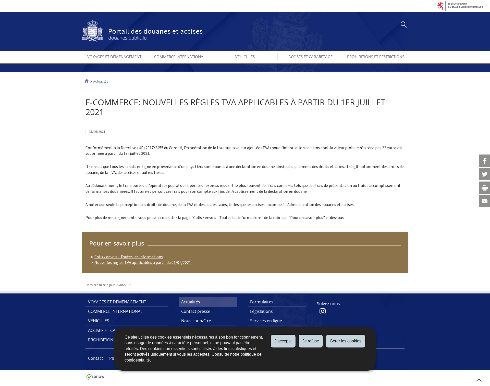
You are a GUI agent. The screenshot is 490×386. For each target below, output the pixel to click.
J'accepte (283, 341)
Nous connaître (196, 321)
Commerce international (179, 56)
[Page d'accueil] (86, 81)
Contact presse (195, 311)
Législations (261, 311)
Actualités (100, 81)
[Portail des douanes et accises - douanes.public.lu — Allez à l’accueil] (142, 31)
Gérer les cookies (345, 341)
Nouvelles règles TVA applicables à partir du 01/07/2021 (142, 262)
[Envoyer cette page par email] (484, 201)
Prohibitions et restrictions (375, 56)
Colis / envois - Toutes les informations (128, 257)
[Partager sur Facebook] (484, 161)
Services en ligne (266, 321)
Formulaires (261, 302)
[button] (402, 25)
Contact (95, 358)
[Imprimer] (484, 188)
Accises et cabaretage (310, 56)
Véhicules (245, 56)
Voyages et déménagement (114, 56)
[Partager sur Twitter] (484, 174)
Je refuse (310, 341)
